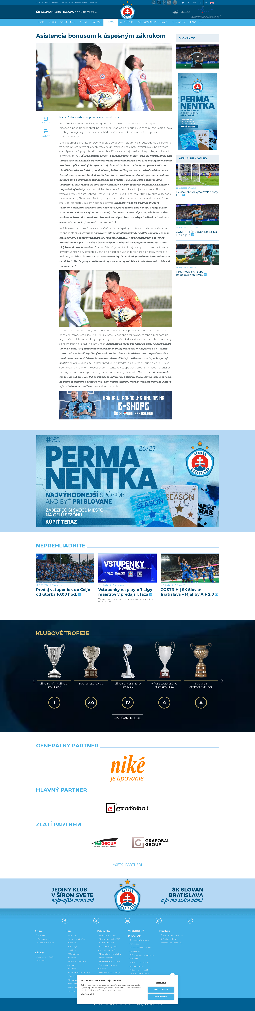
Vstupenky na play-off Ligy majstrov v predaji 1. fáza (125, 591)
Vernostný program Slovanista (108, 967)
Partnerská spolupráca (79, 972)
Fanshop (93, 2)
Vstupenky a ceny (108, 935)
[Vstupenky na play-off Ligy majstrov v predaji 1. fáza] (127, 568)
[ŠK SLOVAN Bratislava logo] (127, 10)
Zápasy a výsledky (46, 957)
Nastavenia (161, 983)
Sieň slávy (73, 943)
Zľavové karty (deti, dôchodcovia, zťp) (107, 948)
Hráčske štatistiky (46, 943)
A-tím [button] (83, 22)
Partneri (72, 969)
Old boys (73, 946)
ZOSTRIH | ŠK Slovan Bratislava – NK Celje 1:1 (197, 233)
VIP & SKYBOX (107, 943)
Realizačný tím (44, 939)
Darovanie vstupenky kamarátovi (109, 974)
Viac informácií (87, 994)
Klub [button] (52, 22)
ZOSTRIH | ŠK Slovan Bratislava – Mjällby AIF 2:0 (188, 591)
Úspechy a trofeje (77, 939)
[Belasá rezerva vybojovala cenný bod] (197, 175)
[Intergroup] (104, 842)
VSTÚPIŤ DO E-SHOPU (173, 935)
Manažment (74, 954)
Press (47, 2)
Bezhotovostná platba (110, 954)
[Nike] (127, 768)
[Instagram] (200, 2)
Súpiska (41, 935)
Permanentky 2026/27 (110, 939)
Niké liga (193, 268)
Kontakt (72, 957)
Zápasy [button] (96, 22)
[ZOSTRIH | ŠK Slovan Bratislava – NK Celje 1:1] (197, 214)
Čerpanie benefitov (140, 973)
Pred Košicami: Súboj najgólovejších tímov (190, 273)
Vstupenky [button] (67, 22)
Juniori (193, 188)
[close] (172, 975)
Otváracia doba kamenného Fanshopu (171, 941)
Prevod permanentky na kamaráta (141, 957)
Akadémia (127, 22)
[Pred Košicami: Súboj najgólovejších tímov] (197, 254)
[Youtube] (194, 2)
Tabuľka (41, 960)
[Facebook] (182, 2)
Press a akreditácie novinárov (76, 963)
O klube (72, 950)
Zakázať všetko (161, 990)
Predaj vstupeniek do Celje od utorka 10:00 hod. (63, 591)
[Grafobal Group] (150, 842)
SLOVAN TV (178, 22)
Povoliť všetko (160, 997)
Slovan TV (193, 228)
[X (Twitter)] (188, 2)
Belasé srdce (81, 2)
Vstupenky (57, 585)
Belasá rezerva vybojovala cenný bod (197, 193)
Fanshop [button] (196, 22)
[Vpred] (222, 681)
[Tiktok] (206, 2)
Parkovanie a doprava (110, 961)
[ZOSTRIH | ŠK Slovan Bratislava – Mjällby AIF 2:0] (190, 568)
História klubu (127, 718)
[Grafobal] (127, 808)
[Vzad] (33, 681)
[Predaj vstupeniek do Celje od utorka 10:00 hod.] (65, 568)
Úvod (40, 22)
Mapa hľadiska (106, 957)
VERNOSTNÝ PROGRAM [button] (152, 22)
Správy (110, 22)
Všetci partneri (127, 865)
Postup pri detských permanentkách (139, 964)
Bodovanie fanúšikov (141, 970)
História (72, 935)
